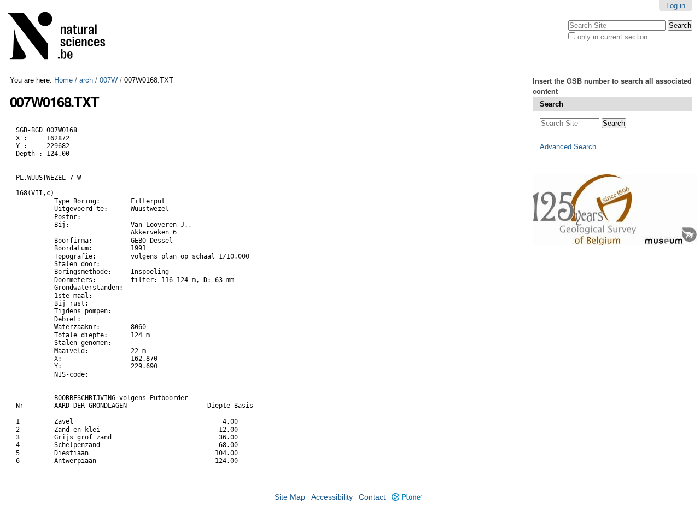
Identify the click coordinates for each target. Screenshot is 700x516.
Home (63, 80)
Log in (675, 6)
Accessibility (332, 497)
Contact (372, 497)
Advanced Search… (571, 147)
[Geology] (63, 38)
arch (86, 80)
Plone (406, 497)
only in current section (613, 37)
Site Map (290, 497)
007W (109, 80)
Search (551, 104)
